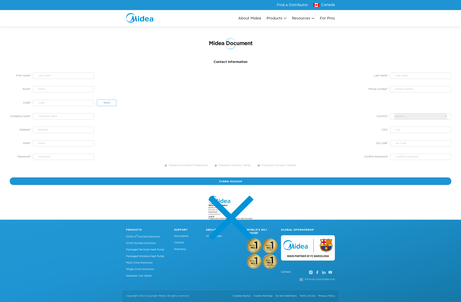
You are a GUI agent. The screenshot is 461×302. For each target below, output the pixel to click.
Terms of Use (307, 296)
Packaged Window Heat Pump (145, 256)
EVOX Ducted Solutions (141, 243)
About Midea (249, 18)
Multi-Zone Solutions (139, 263)
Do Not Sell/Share (286, 296)
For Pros (327, 18)
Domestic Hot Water (139, 276)
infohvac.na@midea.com (320, 279)
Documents (181, 236)
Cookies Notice (242, 296)
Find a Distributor (292, 5)
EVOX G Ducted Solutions (143, 236)
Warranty (180, 249)
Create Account (230, 181)
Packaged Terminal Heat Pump (145, 249)
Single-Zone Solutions (140, 269)
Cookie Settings (263, 296)
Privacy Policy (326, 296)
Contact (179, 242)
